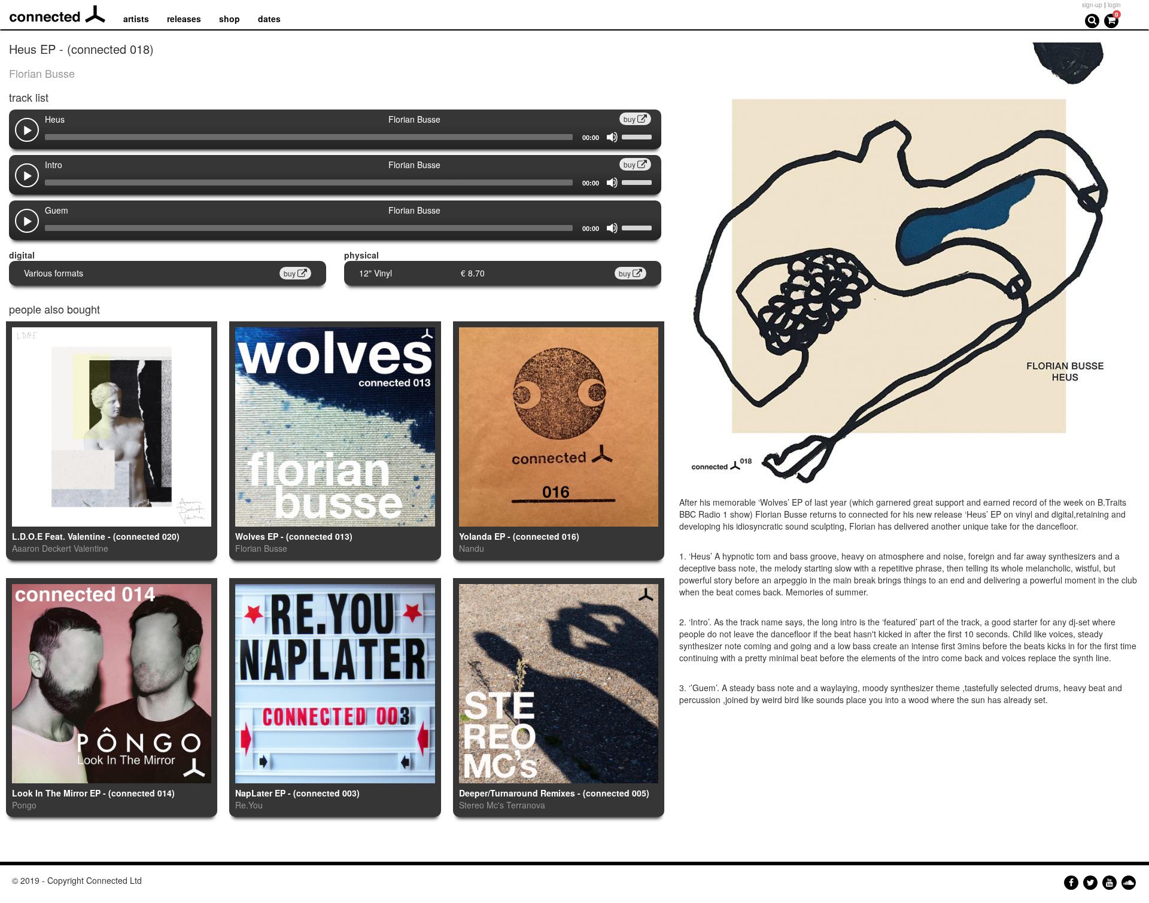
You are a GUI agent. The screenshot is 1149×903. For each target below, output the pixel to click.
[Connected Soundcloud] (1128, 882)
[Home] (62, 14)
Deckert (56, 548)
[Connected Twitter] (1090, 882)
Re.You (249, 805)
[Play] (28, 131)
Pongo (24, 805)
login (1114, 5)
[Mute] (612, 137)
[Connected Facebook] (1071, 882)
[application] (335, 137)
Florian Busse (42, 73)
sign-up (1092, 5)
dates (269, 19)
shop (229, 19)
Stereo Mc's (481, 805)
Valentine (91, 548)
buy (630, 119)
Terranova (525, 805)
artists (136, 19)
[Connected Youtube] (1109, 882)
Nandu (471, 548)
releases (184, 19)
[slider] (638, 136)
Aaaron (25, 548)
